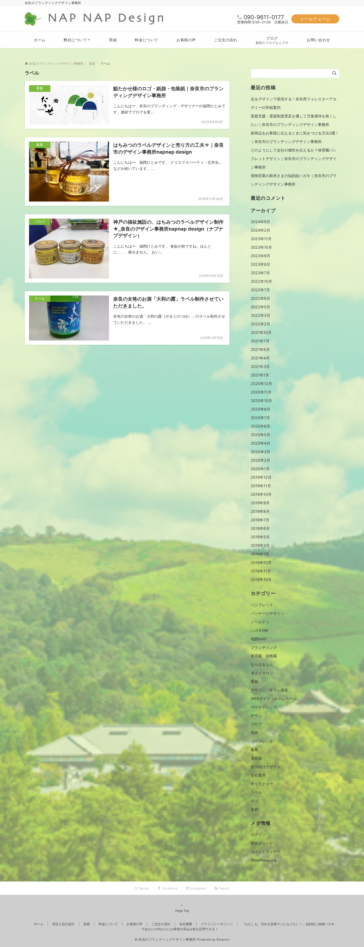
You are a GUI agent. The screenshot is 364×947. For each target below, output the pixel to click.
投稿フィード (262, 843)
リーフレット (262, 741)
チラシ (256, 715)
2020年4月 (260, 443)
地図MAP (259, 639)
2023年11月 (261, 238)
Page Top (182, 911)
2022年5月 (260, 307)
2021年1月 (260, 375)
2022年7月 (260, 290)
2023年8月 (260, 264)
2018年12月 (261, 562)
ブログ (256, 724)
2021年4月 (260, 358)
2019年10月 (261, 494)
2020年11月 (261, 392)
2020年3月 (260, 451)
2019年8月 (260, 511)
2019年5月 (260, 537)
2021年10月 (261, 332)
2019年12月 (261, 477)
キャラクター (262, 783)
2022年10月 (261, 281)
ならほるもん (262, 664)
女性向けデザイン (266, 766)
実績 (254, 732)
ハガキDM (259, 630)
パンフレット (262, 604)
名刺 (254, 809)
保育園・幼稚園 (264, 656)
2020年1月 (260, 468)
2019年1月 (260, 554)
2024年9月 (260, 221)
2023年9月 (260, 255)
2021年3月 (260, 366)
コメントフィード (266, 851)
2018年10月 (261, 579)
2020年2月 (260, 460)
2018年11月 (261, 571)
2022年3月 (260, 315)
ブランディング (264, 647)
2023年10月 (261, 247)
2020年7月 (260, 417)
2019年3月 (260, 545)
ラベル (256, 792)
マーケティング (264, 707)
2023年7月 (260, 272)
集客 (254, 749)
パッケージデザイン (267, 613)
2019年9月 (260, 503)
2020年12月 (261, 383)
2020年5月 (260, 434)
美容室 (256, 758)
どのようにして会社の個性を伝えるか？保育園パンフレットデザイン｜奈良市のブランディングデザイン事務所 (294, 158)
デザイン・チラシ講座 (269, 690)
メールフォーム (315, 19)
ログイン (258, 834)
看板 (254, 681)
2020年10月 (261, 400)
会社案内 (258, 775)
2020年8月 (260, 409)
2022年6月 (260, 298)
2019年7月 (260, 520)
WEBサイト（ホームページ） (275, 698)
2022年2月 (260, 324)
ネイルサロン (262, 673)
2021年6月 (260, 349)
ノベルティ (260, 622)
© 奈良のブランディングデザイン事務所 (165, 939)
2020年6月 (260, 426)
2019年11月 (261, 485)
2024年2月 (260, 230)
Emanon (223, 939)
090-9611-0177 (264, 17)
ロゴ (254, 800)
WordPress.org (263, 860)
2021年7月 (260, 341)
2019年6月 (260, 528)
